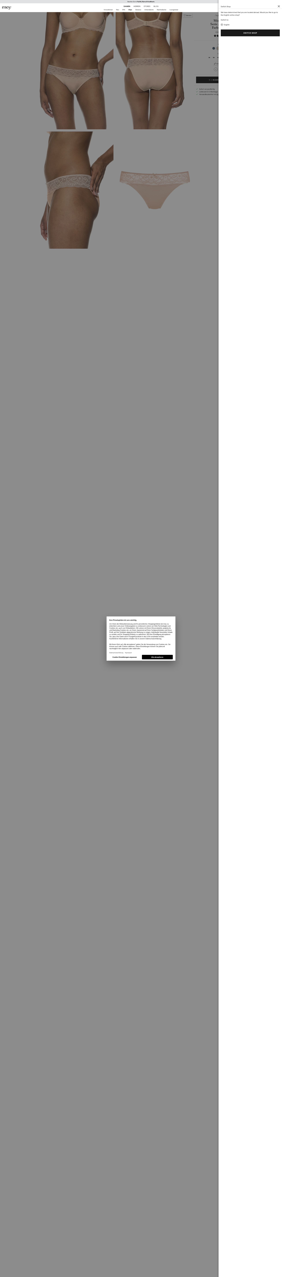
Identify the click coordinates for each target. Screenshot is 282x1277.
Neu (117, 10)
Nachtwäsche (161, 10)
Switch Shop (250, 33)
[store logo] (6, 7)
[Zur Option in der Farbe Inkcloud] (213, 48)
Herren (137, 6)
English (226, 25)
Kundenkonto (153, 1)
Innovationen (108, 10)
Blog (156, 6)
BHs (123, 10)
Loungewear (174, 10)
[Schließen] (279, 6)
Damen (127, 6)
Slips (130, 10)
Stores (147, 6)
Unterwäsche (149, 10)
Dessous (138, 10)
